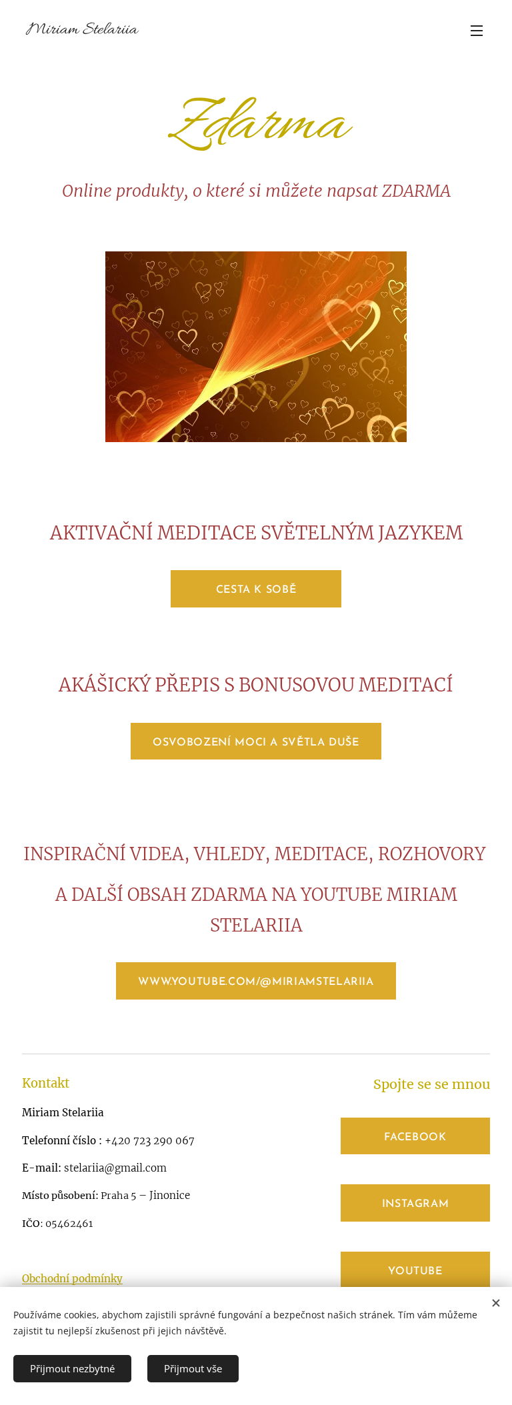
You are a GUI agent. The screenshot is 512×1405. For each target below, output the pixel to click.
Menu (476, 30)
